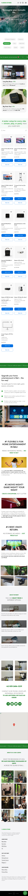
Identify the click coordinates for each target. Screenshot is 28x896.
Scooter (22, 47)
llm (2, 848)
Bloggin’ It (4, 862)
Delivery (3, 855)
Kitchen (15, 47)
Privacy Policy (5, 871)
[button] (18, 2)
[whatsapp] (16, 704)
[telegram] (20, 704)
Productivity (21, 39)
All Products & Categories (10, 39)
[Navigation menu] (26, 2)
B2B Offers (4, 846)
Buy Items (4, 843)
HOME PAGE (4, 839)
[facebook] (8, 704)
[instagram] (12, 704)
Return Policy (4, 869)
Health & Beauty (7, 47)
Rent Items (4, 841)
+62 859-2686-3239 (14, 686)
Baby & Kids (21, 43)
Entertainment (7, 43)
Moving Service (5, 857)
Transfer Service (5, 860)
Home (14, 43)
